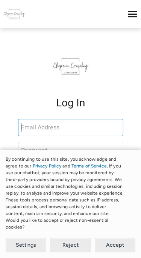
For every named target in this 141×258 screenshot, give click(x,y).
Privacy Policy (47, 166)
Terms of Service (89, 166)
